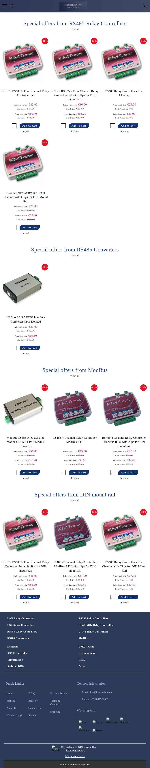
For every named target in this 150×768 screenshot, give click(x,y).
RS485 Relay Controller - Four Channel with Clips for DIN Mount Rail (26, 197)
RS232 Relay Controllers (93, 618)
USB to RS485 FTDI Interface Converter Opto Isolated (26, 319)
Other (82, 666)
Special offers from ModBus (75, 370)
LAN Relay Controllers (21, 618)
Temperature (15, 659)
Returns (10, 700)
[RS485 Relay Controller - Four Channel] (121, 63)
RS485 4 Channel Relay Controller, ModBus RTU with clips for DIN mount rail (124, 442)
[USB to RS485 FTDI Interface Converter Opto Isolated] (23, 289)
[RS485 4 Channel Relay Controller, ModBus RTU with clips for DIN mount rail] (121, 409)
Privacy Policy (58, 693)
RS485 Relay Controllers (22, 631)
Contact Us (34, 708)
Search (32, 715)
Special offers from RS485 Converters (75, 249)
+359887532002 (99, 699)
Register (33, 700)
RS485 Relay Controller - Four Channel (124, 93)
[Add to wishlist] (14, 125)
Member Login (14, 715)
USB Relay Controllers (21, 625)
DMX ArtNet (86, 646)
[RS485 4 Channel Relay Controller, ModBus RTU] (72, 409)
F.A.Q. (32, 693)
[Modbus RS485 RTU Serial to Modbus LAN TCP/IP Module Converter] (23, 409)
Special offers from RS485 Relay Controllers (74, 23)
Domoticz (12, 646)
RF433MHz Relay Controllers (96, 625)
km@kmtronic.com (101, 692)
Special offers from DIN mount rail (75, 495)
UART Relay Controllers (93, 631)
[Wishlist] (137, 6)
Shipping (55, 711)
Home (9, 693)
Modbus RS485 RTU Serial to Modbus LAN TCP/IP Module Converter (26, 442)
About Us (11, 708)
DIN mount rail (88, 653)
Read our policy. (75, 750)
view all (74, 29)
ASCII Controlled (18, 653)
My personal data (75, 756)
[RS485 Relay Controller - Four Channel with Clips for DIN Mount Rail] (23, 164)
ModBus (83, 638)
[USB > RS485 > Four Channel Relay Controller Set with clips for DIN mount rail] (72, 63)
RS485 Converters (18, 638)
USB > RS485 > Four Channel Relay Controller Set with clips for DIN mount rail (75, 95)
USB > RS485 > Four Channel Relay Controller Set (25, 93)
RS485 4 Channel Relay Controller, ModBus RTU (75, 439)
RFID (82, 659)
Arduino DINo (16, 666)
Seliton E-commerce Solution (75, 764)
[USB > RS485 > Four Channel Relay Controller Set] (23, 63)
